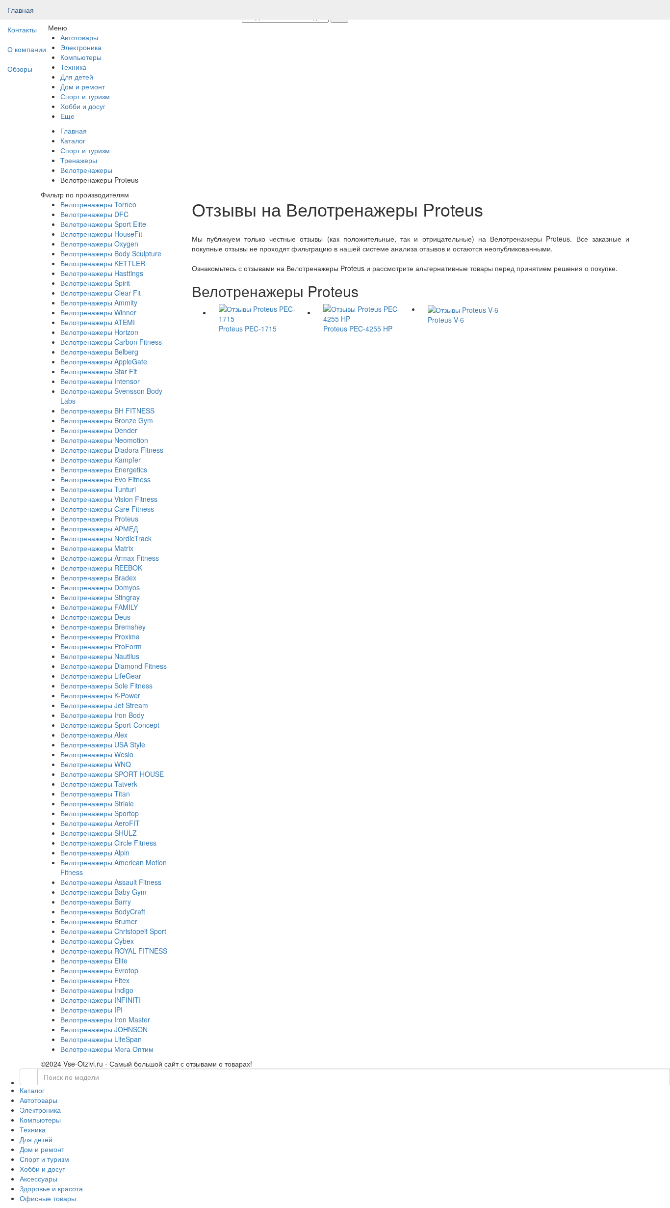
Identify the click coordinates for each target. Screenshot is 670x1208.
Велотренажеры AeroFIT (100, 823)
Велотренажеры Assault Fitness (110, 882)
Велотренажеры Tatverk (98, 784)
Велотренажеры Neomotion (104, 440)
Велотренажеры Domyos (100, 587)
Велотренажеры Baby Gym (103, 892)
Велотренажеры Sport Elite (103, 224)
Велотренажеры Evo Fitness (105, 479)
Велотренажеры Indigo (96, 990)
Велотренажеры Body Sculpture (110, 253)
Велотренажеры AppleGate (103, 361)
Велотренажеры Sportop (99, 813)
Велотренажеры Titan (95, 793)
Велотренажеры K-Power (100, 695)
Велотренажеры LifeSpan (101, 1039)
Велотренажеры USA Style (102, 744)
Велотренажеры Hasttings (101, 273)
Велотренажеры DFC (94, 214)
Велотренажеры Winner (98, 312)
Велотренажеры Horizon (99, 332)
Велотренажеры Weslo (96, 754)
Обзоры (19, 69)
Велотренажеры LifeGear (100, 676)
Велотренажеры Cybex (97, 941)
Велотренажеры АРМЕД (99, 528)
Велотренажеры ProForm (101, 646)
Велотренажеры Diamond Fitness (113, 666)
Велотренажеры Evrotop (99, 970)
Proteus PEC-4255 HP (357, 328)
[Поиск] (29, 1077)
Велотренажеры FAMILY (99, 607)
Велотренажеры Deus (95, 617)
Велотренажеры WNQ (95, 764)
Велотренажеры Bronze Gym (106, 420)
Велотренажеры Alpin (94, 852)
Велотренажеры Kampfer (100, 460)
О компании (26, 49)
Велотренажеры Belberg (99, 352)
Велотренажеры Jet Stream (104, 705)
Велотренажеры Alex (94, 735)
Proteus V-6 (446, 320)
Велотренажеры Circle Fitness (108, 843)
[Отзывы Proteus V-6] (463, 309)
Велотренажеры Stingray (100, 597)
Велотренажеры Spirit (95, 283)
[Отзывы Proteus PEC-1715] (264, 312)
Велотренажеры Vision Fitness (108, 499)
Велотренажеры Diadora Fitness (111, 450)
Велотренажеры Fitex (94, 980)
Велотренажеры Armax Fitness (109, 558)
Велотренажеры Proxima (100, 636)
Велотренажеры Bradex (98, 577)
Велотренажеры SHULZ (98, 833)
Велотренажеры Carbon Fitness (111, 342)
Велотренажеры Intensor (100, 381)
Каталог (72, 140)
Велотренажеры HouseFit (101, 234)
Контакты (22, 29)
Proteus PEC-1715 (248, 328)
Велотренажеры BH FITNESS (107, 410)
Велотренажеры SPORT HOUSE (112, 774)
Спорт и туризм (85, 150)
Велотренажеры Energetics (103, 469)
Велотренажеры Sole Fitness (106, 685)
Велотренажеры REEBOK (101, 568)
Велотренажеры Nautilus (99, 656)
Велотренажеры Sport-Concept (109, 725)
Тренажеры (78, 160)
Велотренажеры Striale (97, 803)
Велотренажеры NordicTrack (106, 538)
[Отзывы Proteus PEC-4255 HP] (368, 312)
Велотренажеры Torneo (98, 204)
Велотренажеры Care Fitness (107, 509)
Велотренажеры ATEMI (97, 322)
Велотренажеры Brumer (98, 921)
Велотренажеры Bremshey (103, 626)
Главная (20, 10)
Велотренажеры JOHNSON (104, 1029)
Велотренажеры (86, 170)
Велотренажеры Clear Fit (100, 293)
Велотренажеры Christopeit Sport (113, 931)
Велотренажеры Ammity (98, 302)
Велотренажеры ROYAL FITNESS (113, 951)
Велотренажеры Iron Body (102, 715)
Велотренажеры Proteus (99, 518)
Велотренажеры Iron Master (105, 1019)
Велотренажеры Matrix (96, 548)
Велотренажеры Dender (98, 430)
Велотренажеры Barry (95, 901)
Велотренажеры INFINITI (100, 1000)
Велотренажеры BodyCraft (102, 911)
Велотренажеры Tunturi (98, 489)
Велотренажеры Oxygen (99, 243)
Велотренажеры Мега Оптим (107, 1049)
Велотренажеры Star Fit (98, 371)
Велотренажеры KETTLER (102, 263)
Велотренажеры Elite (94, 960)
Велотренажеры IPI (91, 1010)
